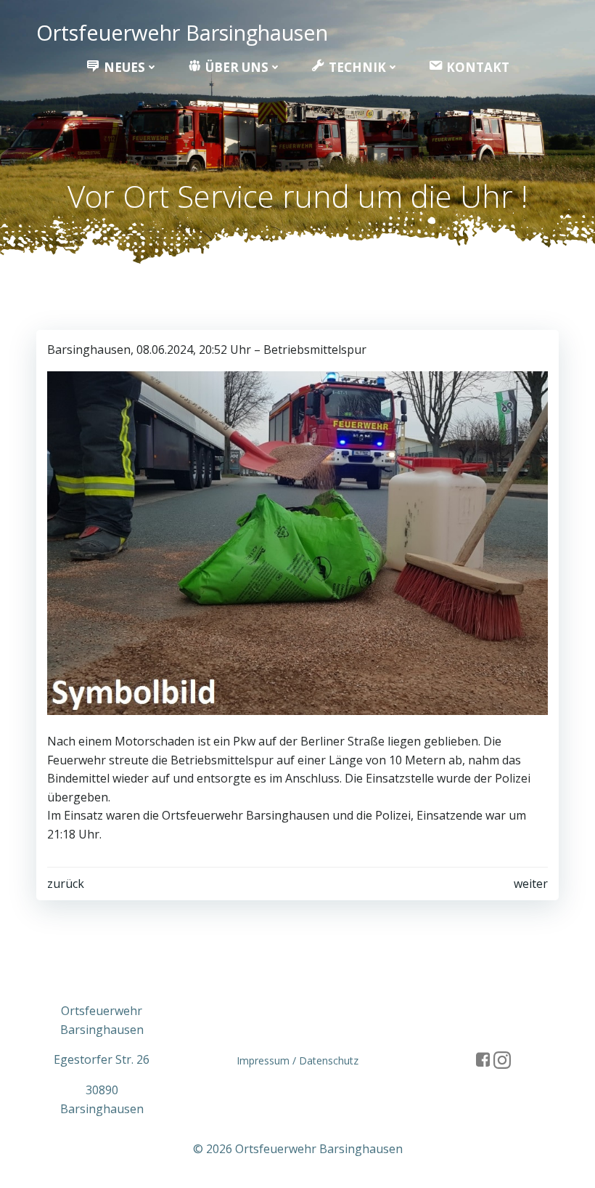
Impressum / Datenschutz (297, 1060)
